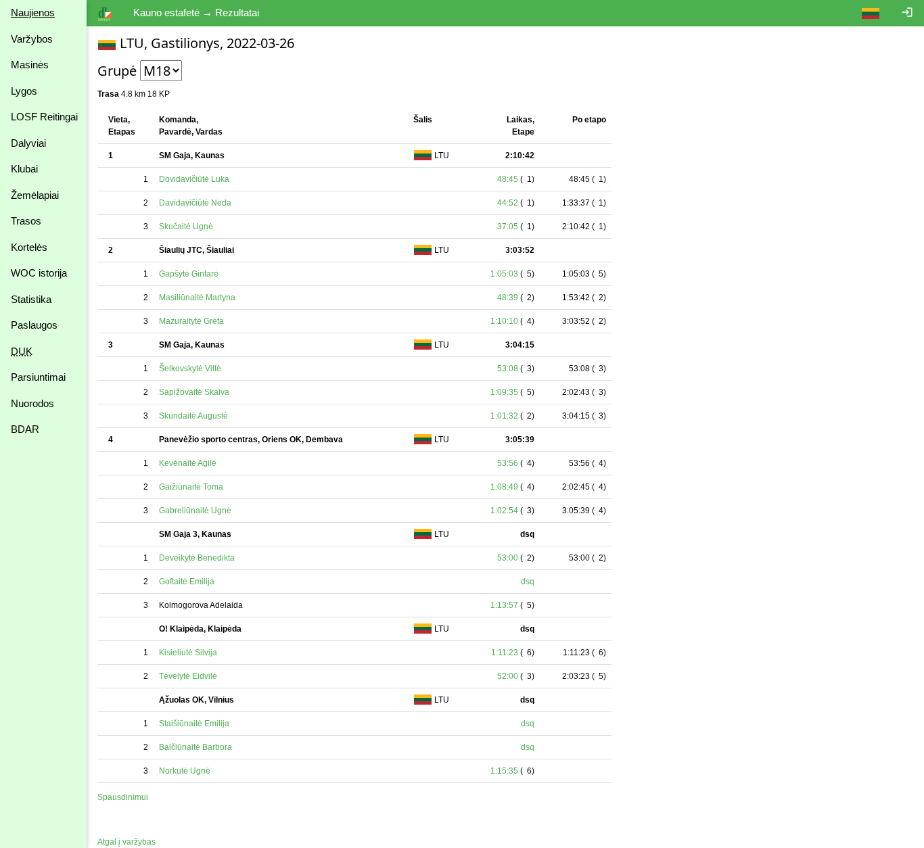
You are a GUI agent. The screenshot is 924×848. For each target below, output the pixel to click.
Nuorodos (32, 403)
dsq (527, 581)
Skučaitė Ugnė (186, 226)
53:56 (507, 463)
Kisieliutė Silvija (188, 652)
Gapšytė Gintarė (188, 274)
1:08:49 (504, 487)
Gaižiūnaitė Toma (191, 487)
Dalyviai (28, 143)
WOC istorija (39, 273)
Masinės (30, 64)
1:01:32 (504, 416)
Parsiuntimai (38, 377)
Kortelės (29, 247)
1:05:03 (504, 274)
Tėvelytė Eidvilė (188, 676)
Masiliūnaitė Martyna (197, 297)
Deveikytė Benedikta (197, 558)
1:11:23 (504, 652)
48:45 (507, 179)
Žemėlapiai (35, 195)
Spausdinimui (122, 797)
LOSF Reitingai (44, 116)
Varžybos (32, 39)
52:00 (507, 676)
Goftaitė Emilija (186, 581)
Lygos (24, 91)
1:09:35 (504, 392)
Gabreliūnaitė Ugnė (195, 510)
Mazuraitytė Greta (191, 321)
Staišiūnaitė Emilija (194, 723)
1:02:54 (504, 510)
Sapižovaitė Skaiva (194, 392)
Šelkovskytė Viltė (190, 368)
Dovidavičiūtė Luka (194, 179)
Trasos (26, 221)
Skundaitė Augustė (193, 416)
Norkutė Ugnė (184, 771)
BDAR (25, 429)
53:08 (507, 368)
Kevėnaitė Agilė (187, 463)
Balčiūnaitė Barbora (195, 747)
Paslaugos (34, 325)
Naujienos (33, 12)
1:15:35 (504, 771)
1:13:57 (504, 605)
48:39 (507, 297)
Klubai (24, 168)
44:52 (507, 203)
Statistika (31, 299)
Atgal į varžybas (126, 842)
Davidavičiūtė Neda (195, 203)
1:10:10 (504, 321)
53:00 (507, 558)
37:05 (507, 226)
